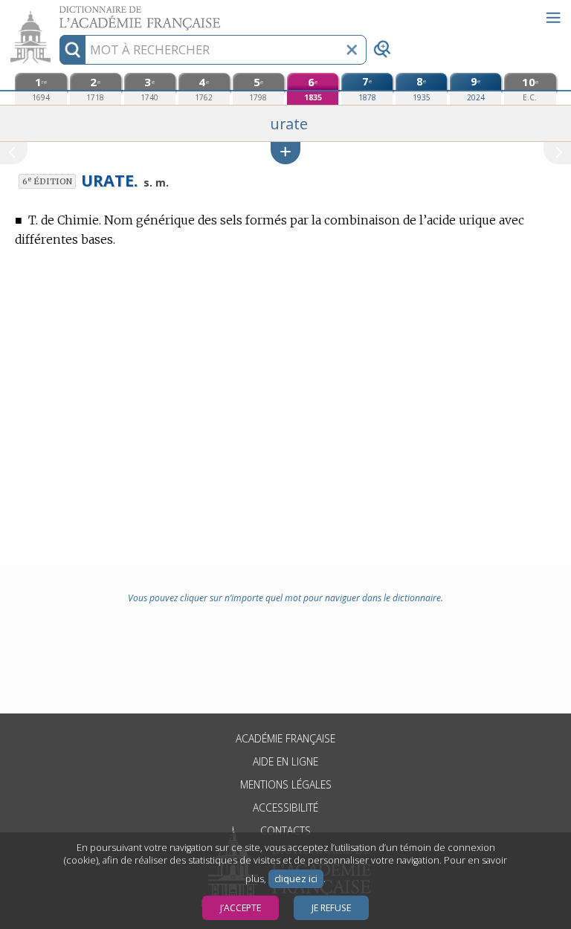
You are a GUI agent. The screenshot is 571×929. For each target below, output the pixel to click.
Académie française (285, 738)
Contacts (285, 830)
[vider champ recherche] (352, 50)
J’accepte (240, 908)
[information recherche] (72, 50)
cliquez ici (295, 879)
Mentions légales (286, 784)
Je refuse (331, 908)
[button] (285, 153)
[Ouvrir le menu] (553, 18)
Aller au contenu (57, 13)
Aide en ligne (285, 761)
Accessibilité (285, 807)
